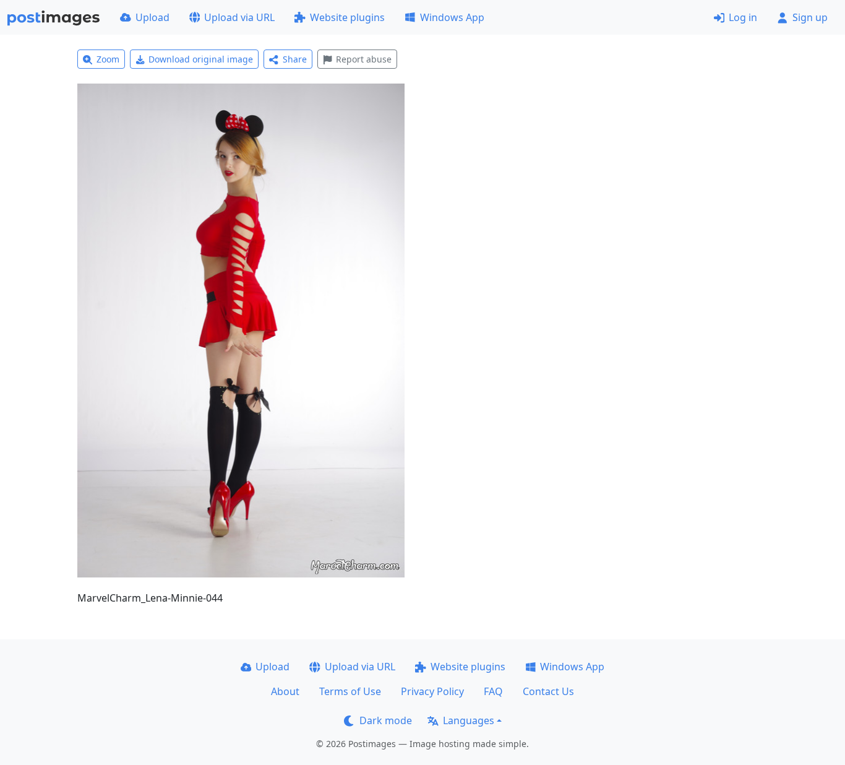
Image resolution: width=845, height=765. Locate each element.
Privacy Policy (432, 691)
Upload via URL (239, 17)
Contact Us (548, 691)
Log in (743, 17)
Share (295, 59)
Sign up (810, 17)
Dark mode (385, 720)
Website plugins (347, 17)
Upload (152, 17)
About (285, 691)
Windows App (452, 17)
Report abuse (364, 59)
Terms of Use (350, 691)
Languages (468, 720)
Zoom (108, 59)
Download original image (200, 59)
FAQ (493, 691)
